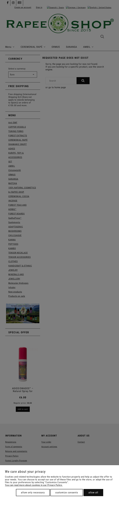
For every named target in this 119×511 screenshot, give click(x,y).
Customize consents (66, 492)
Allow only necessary (33, 492)
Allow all (93, 492)
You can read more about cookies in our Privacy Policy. (34, 485)
